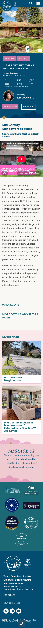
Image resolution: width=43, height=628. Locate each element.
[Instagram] (12, 611)
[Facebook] (6, 611)
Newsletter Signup (11, 602)
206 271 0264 (9, 595)
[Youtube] (18, 611)
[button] (38, 4)
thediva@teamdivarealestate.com (18, 589)
